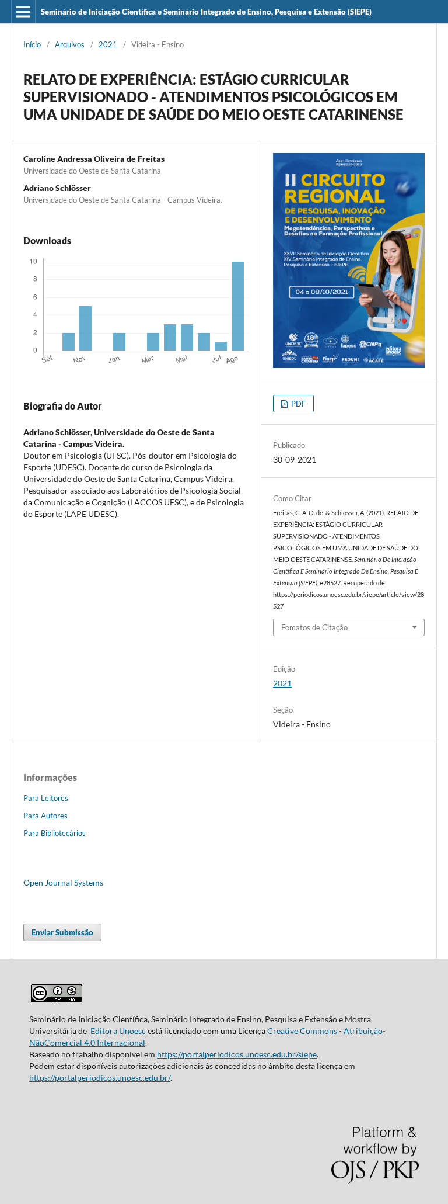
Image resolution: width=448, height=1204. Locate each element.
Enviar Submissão (62, 932)
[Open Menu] (23, 11)
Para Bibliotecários (54, 833)
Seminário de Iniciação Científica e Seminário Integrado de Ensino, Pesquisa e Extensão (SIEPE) (206, 11)
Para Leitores (45, 798)
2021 (108, 44)
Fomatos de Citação (314, 627)
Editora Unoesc (118, 1031)
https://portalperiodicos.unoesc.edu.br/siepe (237, 1054)
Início (32, 44)
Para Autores (45, 815)
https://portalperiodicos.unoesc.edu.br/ (99, 1077)
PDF (297, 403)
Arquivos (70, 44)
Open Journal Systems (63, 882)
